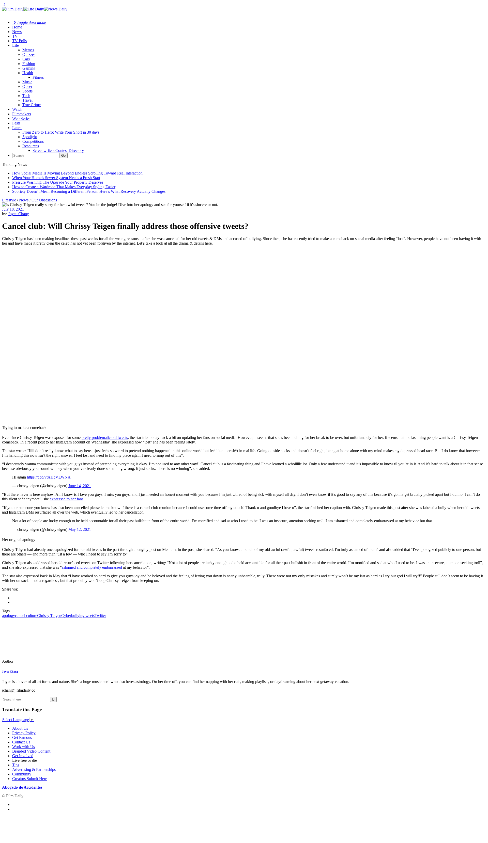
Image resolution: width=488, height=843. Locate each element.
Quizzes (28, 54)
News (17, 31)
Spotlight (29, 137)
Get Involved (22, 756)
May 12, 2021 (79, 529)
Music (27, 82)
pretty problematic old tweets (105, 437)
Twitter (100, 615)
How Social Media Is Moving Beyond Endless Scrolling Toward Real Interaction (77, 173)
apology (8, 615)
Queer (27, 86)
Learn (17, 127)
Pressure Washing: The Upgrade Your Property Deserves (57, 182)
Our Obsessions (44, 200)
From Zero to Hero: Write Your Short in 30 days (60, 132)
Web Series (21, 118)
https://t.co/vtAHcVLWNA (49, 477)
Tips (15, 765)
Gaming (28, 68)
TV (15, 36)
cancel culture (26, 615)
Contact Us (21, 742)
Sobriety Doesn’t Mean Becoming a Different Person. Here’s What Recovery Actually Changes (88, 191)
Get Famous (22, 737)
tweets (89, 615)
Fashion (28, 63)
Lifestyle (9, 200)
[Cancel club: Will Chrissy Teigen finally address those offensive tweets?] (36, 661)
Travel (27, 100)
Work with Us (23, 746)
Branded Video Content (31, 751)
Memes (28, 50)
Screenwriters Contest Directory (58, 150)
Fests (16, 123)
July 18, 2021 (13, 209)
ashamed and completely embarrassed (92, 567)
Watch (17, 109)
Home (17, 27)
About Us (20, 728)
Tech (26, 95)
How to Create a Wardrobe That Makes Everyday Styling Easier (63, 187)
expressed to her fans (66, 499)
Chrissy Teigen (49, 615)
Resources (30, 146)
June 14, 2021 (79, 486)
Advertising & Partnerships (34, 769)
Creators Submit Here (29, 778)
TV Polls (19, 41)
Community (21, 774)
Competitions (33, 141)
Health (27, 73)
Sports (27, 91)
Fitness (38, 77)
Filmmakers (21, 114)
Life (15, 45)
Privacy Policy (24, 733)
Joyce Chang (18, 214)
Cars (26, 59)
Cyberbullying (72, 615)
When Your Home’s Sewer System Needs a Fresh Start (56, 178)
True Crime (31, 105)
